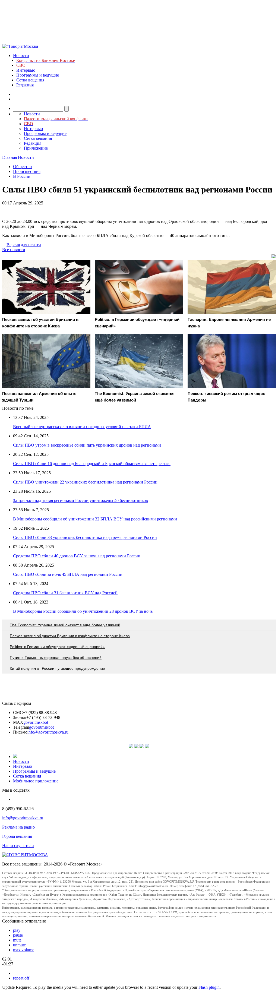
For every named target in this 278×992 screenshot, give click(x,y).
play (16, 930)
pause (18, 935)
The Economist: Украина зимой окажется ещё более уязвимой (65, 625)
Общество (22, 166)
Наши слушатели (18, 845)
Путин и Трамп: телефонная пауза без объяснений (56, 657)
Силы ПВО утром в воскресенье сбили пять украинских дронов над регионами (87, 445)
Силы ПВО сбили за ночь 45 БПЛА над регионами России (67, 574)
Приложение (36, 148)
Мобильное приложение (35, 781)
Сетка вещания (30, 80)
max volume (23, 949)
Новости (21, 55)
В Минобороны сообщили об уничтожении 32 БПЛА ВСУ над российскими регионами (95, 519)
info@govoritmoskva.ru (47, 732)
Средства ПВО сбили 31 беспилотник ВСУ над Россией (65, 592)
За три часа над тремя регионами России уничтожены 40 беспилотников (80, 500)
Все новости (13, 249)
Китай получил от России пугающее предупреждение (57, 668)
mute (17, 940)
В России (21, 176)
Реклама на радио (18, 827)
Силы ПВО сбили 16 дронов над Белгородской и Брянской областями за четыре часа (91, 463)
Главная (9, 157)
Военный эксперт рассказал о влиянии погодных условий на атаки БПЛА (82, 426)
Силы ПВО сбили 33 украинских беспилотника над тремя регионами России (85, 537)
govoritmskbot (35, 722)
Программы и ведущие (37, 75)
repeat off (21, 978)
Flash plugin (209, 987)
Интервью (25, 70)
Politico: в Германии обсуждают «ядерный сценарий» (57, 647)
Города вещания (17, 836)
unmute (19, 945)
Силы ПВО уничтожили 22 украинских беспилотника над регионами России (85, 482)
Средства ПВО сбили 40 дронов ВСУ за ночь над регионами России (76, 556)
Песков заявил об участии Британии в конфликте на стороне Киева (70, 636)
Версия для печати (24, 244)
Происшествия (26, 171)
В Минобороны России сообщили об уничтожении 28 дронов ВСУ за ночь (83, 611)
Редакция (25, 85)
